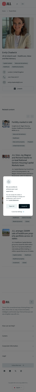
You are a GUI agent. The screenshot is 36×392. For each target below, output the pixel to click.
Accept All (24, 206)
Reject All (11, 206)
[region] (18, 196)
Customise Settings (18, 212)
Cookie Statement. (14, 200)
